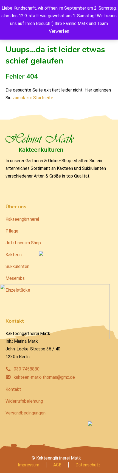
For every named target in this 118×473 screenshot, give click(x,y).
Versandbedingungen (25, 413)
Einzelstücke (17, 290)
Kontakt (13, 389)
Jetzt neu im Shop (23, 242)
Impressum (28, 465)
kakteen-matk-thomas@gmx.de (44, 377)
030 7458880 (27, 369)
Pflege (11, 231)
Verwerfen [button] (59, 31)
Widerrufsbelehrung (24, 401)
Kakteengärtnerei (22, 219)
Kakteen (13, 254)
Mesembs (15, 278)
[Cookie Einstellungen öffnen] (9, 466)
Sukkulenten (17, 266)
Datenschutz (87, 465)
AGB (57, 465)
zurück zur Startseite (33, 97)
